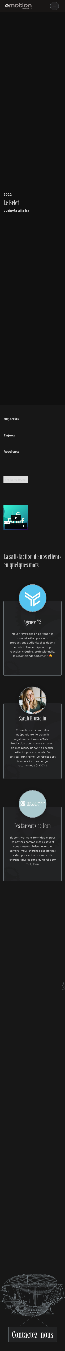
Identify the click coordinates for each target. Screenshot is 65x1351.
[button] (54, 6)
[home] (17, 6)
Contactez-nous (32, 1333)
